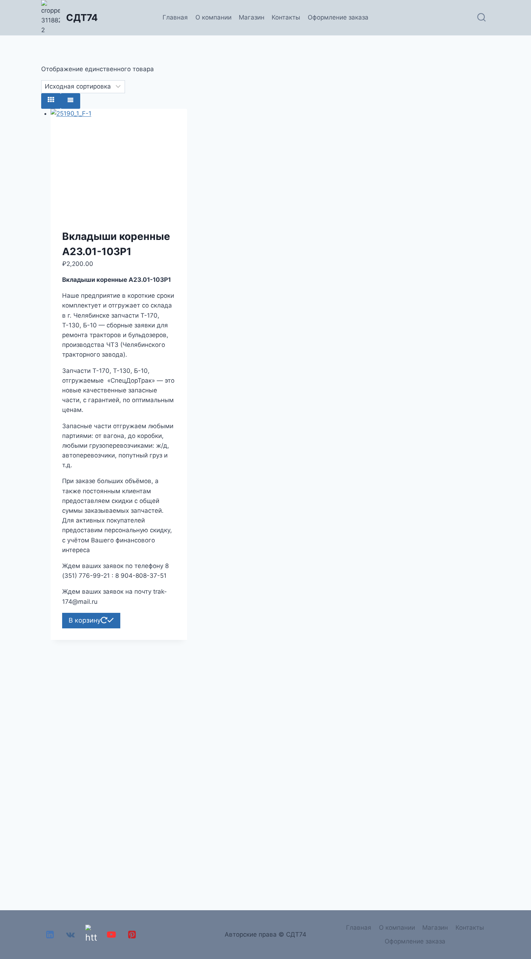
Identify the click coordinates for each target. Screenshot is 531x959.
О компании (213, 17)
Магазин (251, 17)
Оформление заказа (338, 17)
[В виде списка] (70, 101)
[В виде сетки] (51, 101)
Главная (175, 17)
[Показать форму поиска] (481, 17)
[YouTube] (111, 934)
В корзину (85, 620)
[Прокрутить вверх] (523, 933)
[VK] (70, 934)
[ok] (91, 934)
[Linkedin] (50, 934)
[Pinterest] (132, 934)
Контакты (286, 17)
